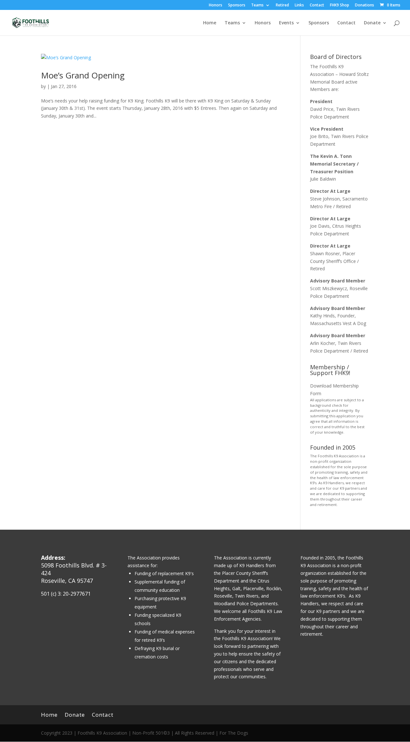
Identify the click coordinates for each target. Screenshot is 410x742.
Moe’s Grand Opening (83, 75)
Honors (215, 5)
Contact (317, 5)
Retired (282, 5)
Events (286, 23)
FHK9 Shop (339, 5)
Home (209, 23)
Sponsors (236, 5)
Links (299, 5)
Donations (364, 5)
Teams (257, 5)
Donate (372, 23)
